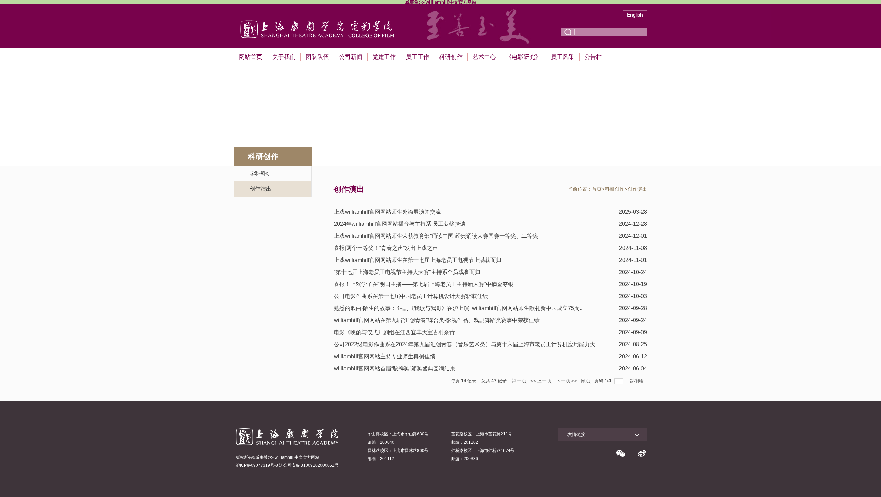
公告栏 (593, 57)
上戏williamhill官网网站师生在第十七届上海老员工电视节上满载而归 (417, 260)
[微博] (642, 453)
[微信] (620, 453)
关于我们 (284, 57)
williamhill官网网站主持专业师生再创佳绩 (384, 356)
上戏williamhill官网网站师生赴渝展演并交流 (387, 212)
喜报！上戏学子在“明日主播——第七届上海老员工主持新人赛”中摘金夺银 (423, 284)
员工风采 (562, 57)
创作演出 (637, 189)
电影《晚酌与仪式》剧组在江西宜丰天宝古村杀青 (394, 332)
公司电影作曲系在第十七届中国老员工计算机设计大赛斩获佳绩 (411, 296)
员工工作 (417, 57)
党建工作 (384, 57)
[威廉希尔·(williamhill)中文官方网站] (322, 19)
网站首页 (250, 57)
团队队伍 (317, 57)
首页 (597, 189)
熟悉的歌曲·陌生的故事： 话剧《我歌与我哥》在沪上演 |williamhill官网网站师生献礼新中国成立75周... (459, 308)
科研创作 (451, 57)
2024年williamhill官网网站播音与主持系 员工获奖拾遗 (400, 224)
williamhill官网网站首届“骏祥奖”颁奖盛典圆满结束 (394, 368)
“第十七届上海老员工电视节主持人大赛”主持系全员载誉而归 (407, 272)
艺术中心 (484, 57)
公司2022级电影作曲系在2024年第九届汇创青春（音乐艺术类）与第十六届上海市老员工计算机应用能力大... (466, 344)
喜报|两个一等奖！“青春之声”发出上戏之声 (386, 248)
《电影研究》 (523, 57)
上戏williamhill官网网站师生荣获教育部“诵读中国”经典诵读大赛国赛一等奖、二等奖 (436, 236)
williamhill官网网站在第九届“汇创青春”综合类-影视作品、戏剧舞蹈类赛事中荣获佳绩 (437, 320)
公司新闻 (350, 57)
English (635, 15)
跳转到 (638, 381)
